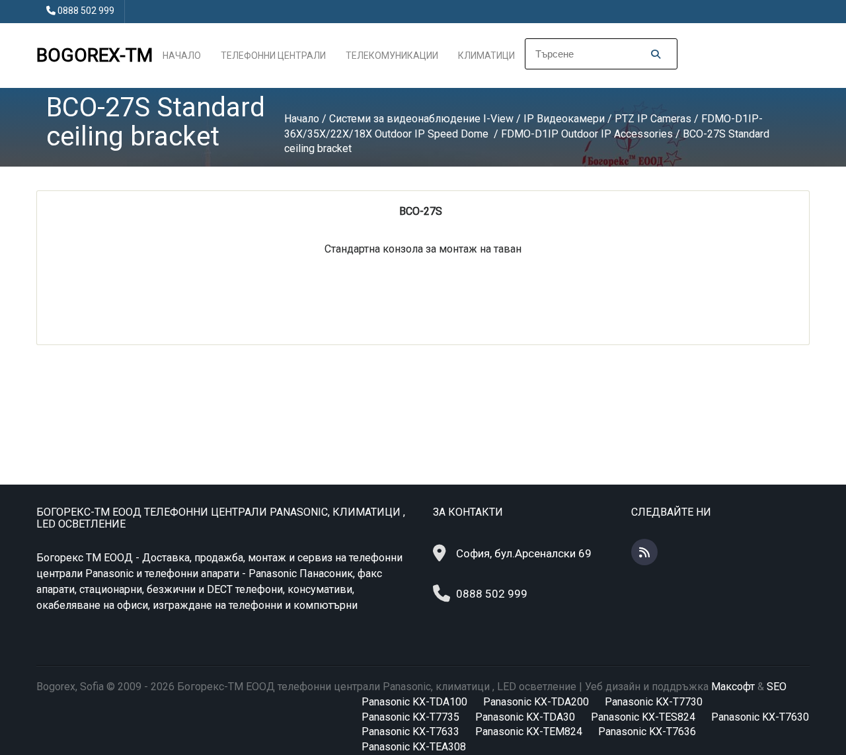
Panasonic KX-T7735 (410, 717)
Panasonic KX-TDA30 (525, 717)
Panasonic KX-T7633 (410, 731)
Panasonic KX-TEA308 (414, 746)
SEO (777, 686)
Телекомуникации (392, 55)
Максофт (733, 686)
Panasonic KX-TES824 (643, 717)
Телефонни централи (273, 55)
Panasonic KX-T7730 (654, 701)
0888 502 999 (86, 10)
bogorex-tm (94, 55)
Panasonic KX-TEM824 (528, 731)
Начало (182, 55)
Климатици (486, 55)
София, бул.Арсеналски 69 (524, 553)
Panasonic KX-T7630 (760, 717)
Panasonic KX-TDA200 (536, 701)
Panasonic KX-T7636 (647, 731)
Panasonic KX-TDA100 (414, 701)
